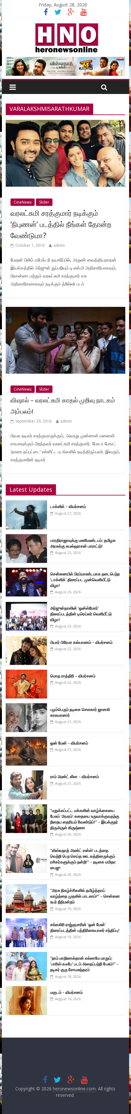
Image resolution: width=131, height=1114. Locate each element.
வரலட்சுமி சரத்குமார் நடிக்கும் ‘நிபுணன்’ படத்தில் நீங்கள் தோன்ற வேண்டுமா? (60, 224)
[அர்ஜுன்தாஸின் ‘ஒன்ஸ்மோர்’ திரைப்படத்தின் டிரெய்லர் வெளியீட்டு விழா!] (26, 605)
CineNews (22, 202)
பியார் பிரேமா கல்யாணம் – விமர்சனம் (81, 642)
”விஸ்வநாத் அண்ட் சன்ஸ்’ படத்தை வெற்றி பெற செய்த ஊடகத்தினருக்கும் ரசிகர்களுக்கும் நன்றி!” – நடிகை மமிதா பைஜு (83, 859)
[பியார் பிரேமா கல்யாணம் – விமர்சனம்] (26, 639)
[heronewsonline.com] (65, 25)
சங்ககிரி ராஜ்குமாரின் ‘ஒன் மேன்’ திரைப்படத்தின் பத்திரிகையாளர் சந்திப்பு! (85, 927)
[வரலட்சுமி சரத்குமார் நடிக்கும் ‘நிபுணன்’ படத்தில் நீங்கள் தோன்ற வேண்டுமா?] (65, 123)
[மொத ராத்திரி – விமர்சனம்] (26, 673)
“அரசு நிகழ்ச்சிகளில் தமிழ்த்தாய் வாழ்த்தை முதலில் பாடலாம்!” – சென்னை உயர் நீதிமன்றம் (85, 896)
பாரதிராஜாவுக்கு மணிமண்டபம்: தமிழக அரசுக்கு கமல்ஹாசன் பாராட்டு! (83, 543)
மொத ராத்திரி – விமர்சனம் (72, 676)
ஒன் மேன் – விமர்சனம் (69, 743)
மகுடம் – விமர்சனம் (66, 992)
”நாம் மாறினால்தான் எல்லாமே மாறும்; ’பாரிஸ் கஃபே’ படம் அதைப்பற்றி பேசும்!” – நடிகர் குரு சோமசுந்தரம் (84, 963)
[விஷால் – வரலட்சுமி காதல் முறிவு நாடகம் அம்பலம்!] (65, 310)
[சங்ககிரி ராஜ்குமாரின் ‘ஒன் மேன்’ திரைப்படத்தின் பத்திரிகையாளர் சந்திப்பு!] (26, 922)
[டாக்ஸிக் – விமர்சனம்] (26, 504)
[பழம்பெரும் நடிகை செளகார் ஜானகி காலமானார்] (26, 707)
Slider (44, 202)
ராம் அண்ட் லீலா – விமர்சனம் (74, 776)
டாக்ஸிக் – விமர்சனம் (68, 506)
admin (59, 245)
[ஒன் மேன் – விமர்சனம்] (26, 740)
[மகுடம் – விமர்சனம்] (26, 989)
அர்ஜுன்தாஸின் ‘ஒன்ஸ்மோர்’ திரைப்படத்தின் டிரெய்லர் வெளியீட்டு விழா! (81, 613)
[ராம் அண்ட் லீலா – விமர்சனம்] (26, 774)
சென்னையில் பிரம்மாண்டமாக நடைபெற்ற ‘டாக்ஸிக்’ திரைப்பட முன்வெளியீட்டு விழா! (85, 579)
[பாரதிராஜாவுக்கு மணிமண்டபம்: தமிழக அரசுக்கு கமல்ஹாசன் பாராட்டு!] (26, 537)
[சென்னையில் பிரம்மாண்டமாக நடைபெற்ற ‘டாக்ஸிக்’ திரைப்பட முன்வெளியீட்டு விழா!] (26, 571)
